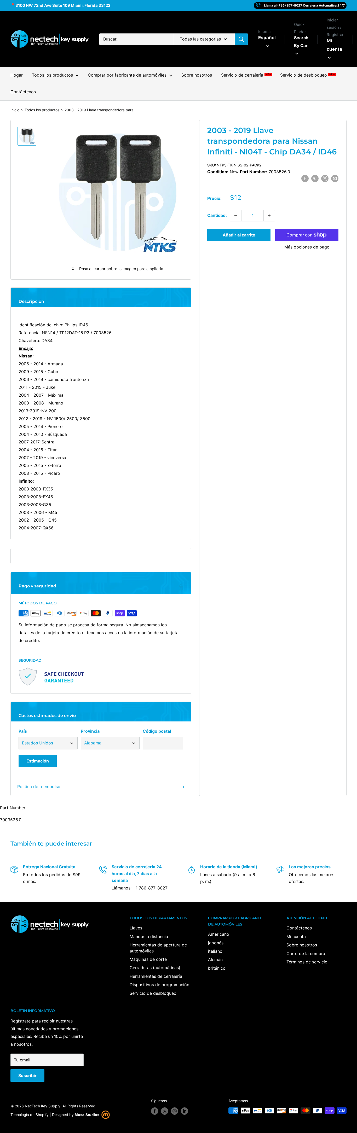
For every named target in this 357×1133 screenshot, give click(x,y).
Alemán (215, 959)
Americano (218, 934)
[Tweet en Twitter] (325, 178)
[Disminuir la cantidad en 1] (235, 215)
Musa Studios (87, 1115)
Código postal (157, 731)
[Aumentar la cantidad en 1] (269, 215)
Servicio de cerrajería (246, 75)
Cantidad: (217, 215)
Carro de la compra (305, 953)
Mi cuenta (334, 45)
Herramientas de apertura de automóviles (158, 947)
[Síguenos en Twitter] (164, 1111)
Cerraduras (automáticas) (155, 967)
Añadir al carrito (239, 235)
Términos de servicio (306, 961)
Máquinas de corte (148, 959)
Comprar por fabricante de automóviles (127, 75)
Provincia (90, 731)
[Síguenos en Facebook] (154, 1111)
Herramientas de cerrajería (156, 976)
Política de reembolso (38, 786)
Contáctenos (23, 91)
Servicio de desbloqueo (307, 75)
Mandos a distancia (149, 936)
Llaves (136, 927)
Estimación (37, 761)
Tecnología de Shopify (29, 1114)
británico (217, 968)
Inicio (14, 110)
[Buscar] (241, 39)
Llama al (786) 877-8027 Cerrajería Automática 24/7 (304, 5)
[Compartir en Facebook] (305, 178)
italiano (215, 951)
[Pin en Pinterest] (315, 178)
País (23, 731)
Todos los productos (52, 75)
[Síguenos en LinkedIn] (184, 1111)
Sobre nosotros (196, 75)
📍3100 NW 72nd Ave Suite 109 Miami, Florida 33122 (60, 5)
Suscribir (27, 1075)
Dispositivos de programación (159, 984)
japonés (215, 942)
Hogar (16, 75)
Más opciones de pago (307, 247)
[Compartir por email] (334, 178)
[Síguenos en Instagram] (174, 1111)
